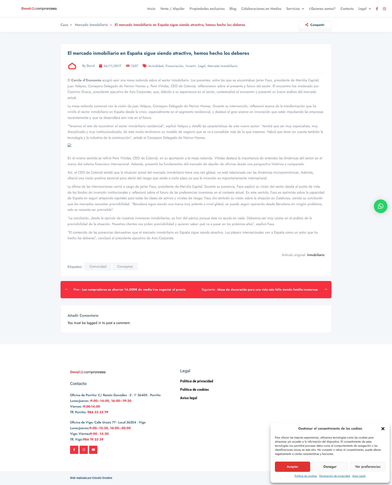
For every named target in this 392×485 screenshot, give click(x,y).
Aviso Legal (358, 476)
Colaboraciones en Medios (261, 8)
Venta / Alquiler (172, 8)
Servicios (293, 8)
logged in (94, 322)
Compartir (317, 24)
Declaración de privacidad (334, 476)
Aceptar (293, 466)
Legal (362, 8)
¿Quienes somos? (322, 8)
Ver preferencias (367, 466)
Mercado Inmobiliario (91, 25)
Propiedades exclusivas (207, 8)
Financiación (175, 66)
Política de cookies (306, 476)
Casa (64, 25)
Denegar (330, 466)
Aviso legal (188, 398)
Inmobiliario (315, 254)
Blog (233, 8)
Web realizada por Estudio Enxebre (91, 478)
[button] (383, 428)
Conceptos (125, 266)
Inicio (151, 8)
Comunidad (97, 266)
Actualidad (155, 66)
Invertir (191, 66)
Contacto (347, 8)
